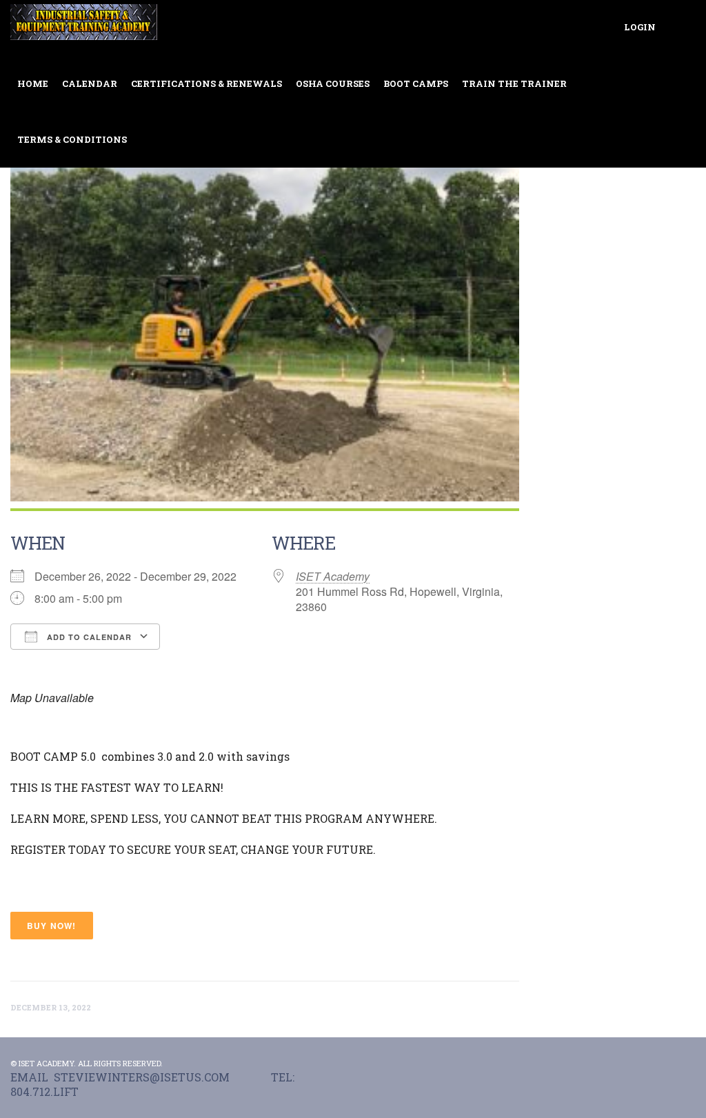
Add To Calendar (88, 637)
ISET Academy (333, 576)
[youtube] (687, 1063)
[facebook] (658, 1063)
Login (640, 27)
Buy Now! (52, 925)
